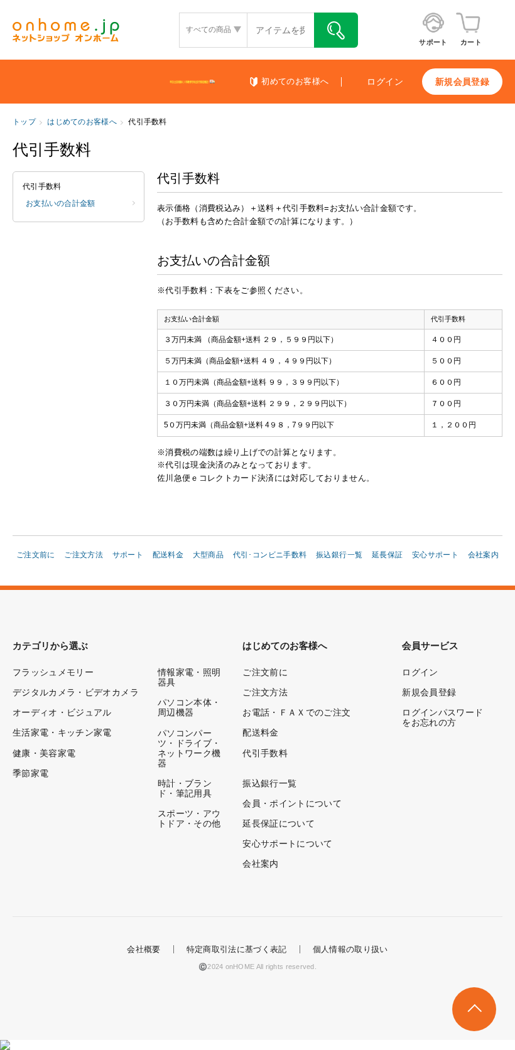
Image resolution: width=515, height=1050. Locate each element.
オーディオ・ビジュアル (62, 712)
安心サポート (435, 554)
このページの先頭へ (474, 1009)
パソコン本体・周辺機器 (189, 707)
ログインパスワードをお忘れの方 (442, 717)
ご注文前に (35, 554)
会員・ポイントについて (292, 803)
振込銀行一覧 (339, 554)
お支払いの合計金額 (60, 203)
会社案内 (483, 554)
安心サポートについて (287, 843)
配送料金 (168, 554)
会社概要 (143, 949)
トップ (24, 121)
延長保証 (387, 554)
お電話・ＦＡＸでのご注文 (296, 712)
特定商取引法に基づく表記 (237, 949)
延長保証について (278, 823)
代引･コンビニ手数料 (270, 554)
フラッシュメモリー (53, 672)
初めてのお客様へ (294, 81)
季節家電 (30, 773)
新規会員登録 (462, 82)
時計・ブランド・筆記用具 (185, 788)
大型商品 (208, 554)
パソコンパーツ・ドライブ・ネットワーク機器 (189, 748)
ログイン (385, 82)
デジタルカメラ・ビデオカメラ (76, 692)
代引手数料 (265, 753)
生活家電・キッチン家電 (62, 732)
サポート (128, 554)
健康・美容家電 (44, 753)
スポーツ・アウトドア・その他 (189, 818)
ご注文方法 (83, 554)
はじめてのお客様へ (82, 121)
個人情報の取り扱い (350, 949)
